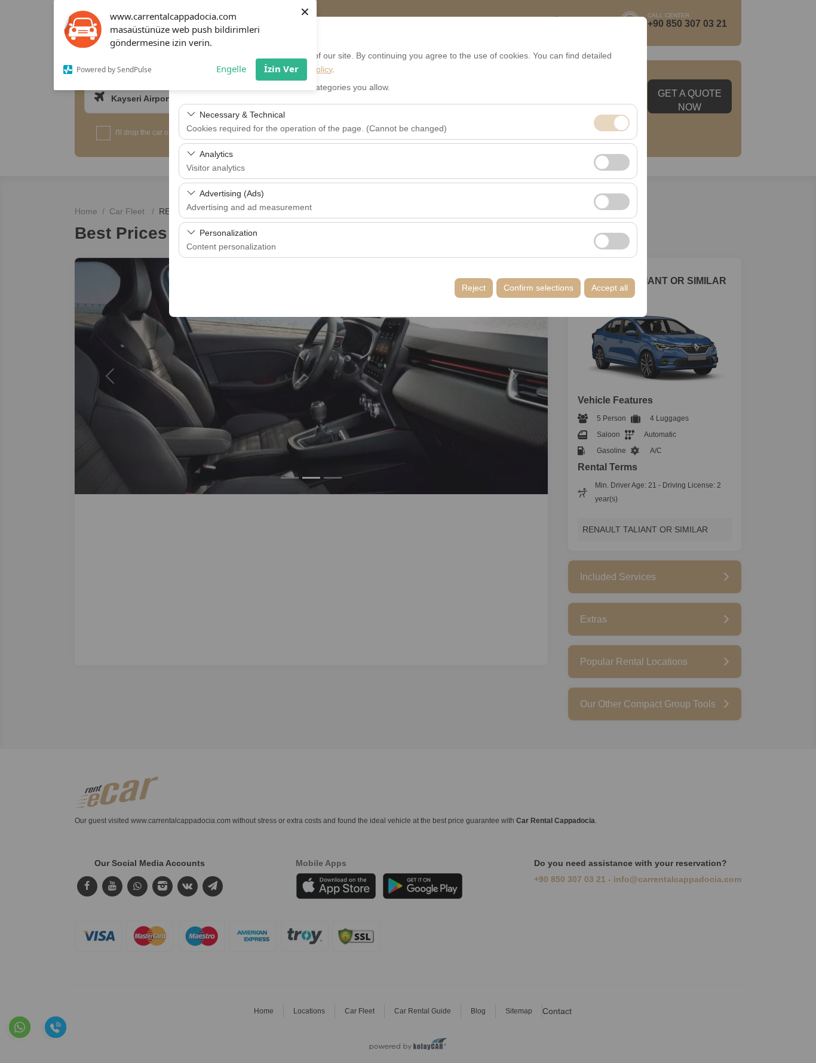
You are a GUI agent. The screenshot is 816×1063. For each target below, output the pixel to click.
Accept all (609, 287)
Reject (474, 287)
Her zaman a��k (612, 123)
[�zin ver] (612, 161)
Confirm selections (538, 287)
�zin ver (612, 162)
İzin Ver (281, 69)
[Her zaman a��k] (612, 121)
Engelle (231, 69)
